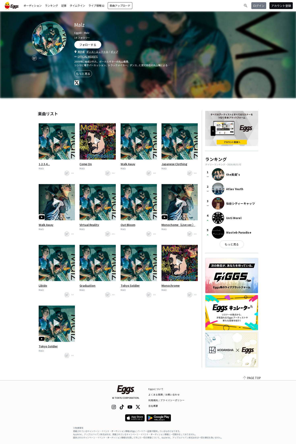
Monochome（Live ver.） (178, 225)
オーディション (33, 5)
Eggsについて (156, 388)
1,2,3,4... (44, 164)
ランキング (51, 5)
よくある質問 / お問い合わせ (164, 394)
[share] (34, 58)
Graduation (87, 285)
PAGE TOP (254, 378)
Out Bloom (128, 225)
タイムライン (77, 5)
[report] (40, 58)
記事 (63, 5)
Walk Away (128, 164)
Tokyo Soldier (130, 285)
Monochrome (170, 285)
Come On (86, 164)
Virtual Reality (89, 225)
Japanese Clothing (174, 164)
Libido (43, 285)
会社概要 (153, 405)
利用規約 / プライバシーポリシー (166, 400)
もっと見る (83, 74)
